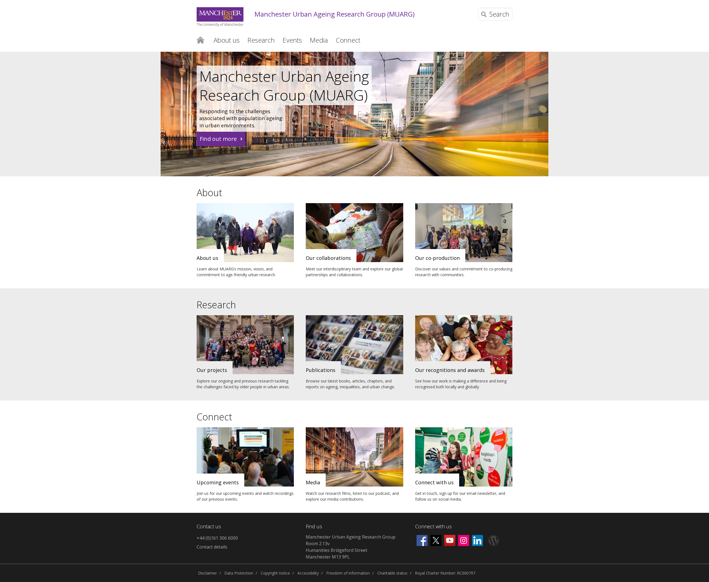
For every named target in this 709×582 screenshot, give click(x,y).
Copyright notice (275, 573)
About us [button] (227, 40)
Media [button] (319, 40)
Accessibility (308, 573)
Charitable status (392, 573)
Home (200, 39)
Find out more (218, 139)
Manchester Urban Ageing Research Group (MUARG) (335, 14)
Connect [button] (348, 40)
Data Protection (238, 573)
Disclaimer (207, 573)
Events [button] (292, 40)
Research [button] (261, 40)
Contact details (212, 547)
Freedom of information (348, 573)
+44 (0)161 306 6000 (217, 538)
